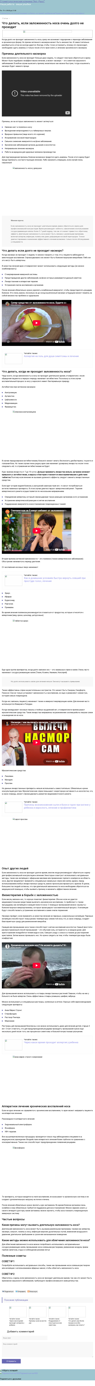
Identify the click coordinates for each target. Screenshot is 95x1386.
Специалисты (24, 13)
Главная (3, 13)
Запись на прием (36, 13)
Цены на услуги (12, 13)
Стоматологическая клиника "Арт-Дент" (22, 1)
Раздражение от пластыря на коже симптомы (55, 1323)
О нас (45, 13)
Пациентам (59, 13)
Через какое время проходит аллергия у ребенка (51, 1042)
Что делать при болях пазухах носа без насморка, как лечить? (76, 1323)
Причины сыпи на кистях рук (37, 1322)
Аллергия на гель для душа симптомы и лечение (51, 356)
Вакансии (51, 13)
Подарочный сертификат (74, 13)
